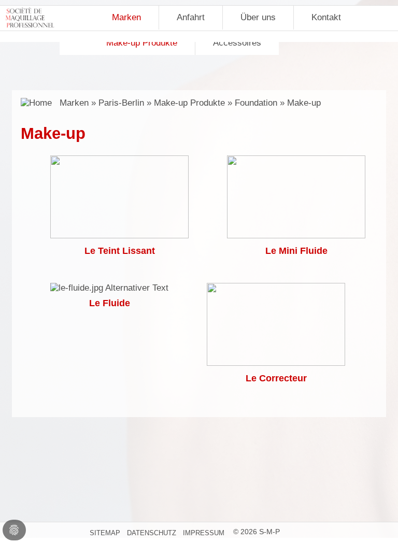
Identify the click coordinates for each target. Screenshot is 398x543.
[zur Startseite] (37, 103)
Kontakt (326, 17)
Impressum (203, 533)
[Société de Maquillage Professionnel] (29, 20)
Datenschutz (151, 533)
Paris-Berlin (121, 103)
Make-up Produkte (189, 103)
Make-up (304, 103)
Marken (126, 17)
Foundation (256, 103)
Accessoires (237, 43)
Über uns (258, 17)
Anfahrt (191, 17)
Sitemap (105, 533)
